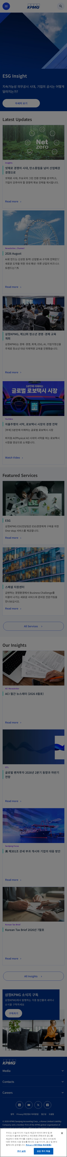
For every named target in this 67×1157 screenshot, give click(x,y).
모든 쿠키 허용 (43, 1151)
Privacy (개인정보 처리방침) (38, 1145)
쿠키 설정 (21, 1151)
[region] (33, 1142)
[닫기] (62, 1133)
